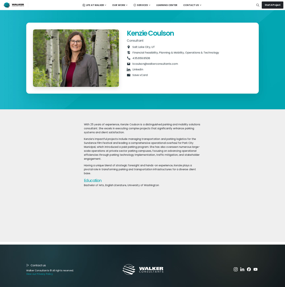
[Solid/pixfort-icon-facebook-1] (249, 269)
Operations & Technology (202, 52)
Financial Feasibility (145, 52)
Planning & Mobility (171, 52)
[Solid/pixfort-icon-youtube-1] (255, 269)
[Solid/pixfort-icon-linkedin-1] (242, 269)
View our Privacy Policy (39, 274)
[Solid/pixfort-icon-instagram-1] (235, 269)
